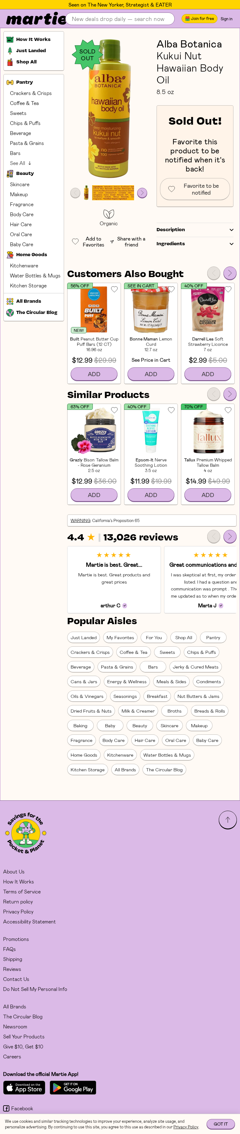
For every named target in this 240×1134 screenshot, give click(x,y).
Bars (15, 153)
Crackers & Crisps (31, 93)
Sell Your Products (24, 1036)
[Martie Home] (31, 19)
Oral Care (21, 234)
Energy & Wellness (127, 681)
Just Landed (84, 637)
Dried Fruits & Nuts (91, 711)
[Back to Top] (228, 820)
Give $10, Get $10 (23, 1046)
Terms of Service (22, 891)
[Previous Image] (75, 193)
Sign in (226, 18)
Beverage (20, 133)
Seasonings (125, 696)
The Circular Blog (164, 769)
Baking (80, 725)
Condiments (208, 681)
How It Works (18, 881)
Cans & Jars (84, 681)
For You (154, 637)
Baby (110, 725)
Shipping (12, 959)
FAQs (9, 949)
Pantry (213, 637)
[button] (108, 109)
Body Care (21, 214)
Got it (221, 1124)
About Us (14, 871)
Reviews (12, 969)
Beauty (139, 725)
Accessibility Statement (29, 921)
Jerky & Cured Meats (195, 666)
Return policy (18, 901)
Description (171, 229)
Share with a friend (131, 241)
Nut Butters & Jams (198, 696)
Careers (12, 1056)
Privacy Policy (18, 911)
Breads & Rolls (209, 711)
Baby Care (21, 244)
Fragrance (21, 204)
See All (17, 163)
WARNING (80, 520)
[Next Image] (142, 193)
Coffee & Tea (24, 103)
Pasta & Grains (27, 143)
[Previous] (213, 273)
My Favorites (120, 637)
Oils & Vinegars (87, 696)
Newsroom (15, 1026)
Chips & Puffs (25, 123)
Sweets (18, 113)
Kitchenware (24, 265)
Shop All (183, 637)
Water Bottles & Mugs (35, 275)
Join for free (202, 18)
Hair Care (21, 224)
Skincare (19, 184)
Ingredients (171, 243)
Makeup (19, 194)
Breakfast (157, 696)
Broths (175, 711)
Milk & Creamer (138, 711)
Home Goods (84, 755)
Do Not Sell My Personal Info (35, 989)
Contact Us (16, 979)
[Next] (230, 273)
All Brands (125, 769)
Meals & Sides (171, 681)
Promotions (16, 939)
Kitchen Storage (28, 285)
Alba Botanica (189, 43)
